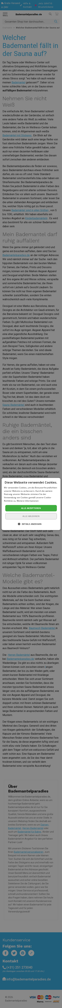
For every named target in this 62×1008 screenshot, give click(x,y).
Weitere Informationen (28, 500)
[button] (31, 524)
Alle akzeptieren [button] (31, 508)
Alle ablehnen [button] (31, 516)
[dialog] (30, 504)
